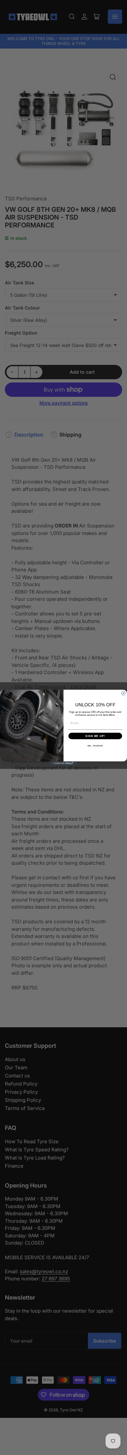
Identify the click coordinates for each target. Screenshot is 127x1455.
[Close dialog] (123, 693)
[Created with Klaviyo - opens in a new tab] (63, 763)
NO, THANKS (95, 746)
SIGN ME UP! (95, 736)
